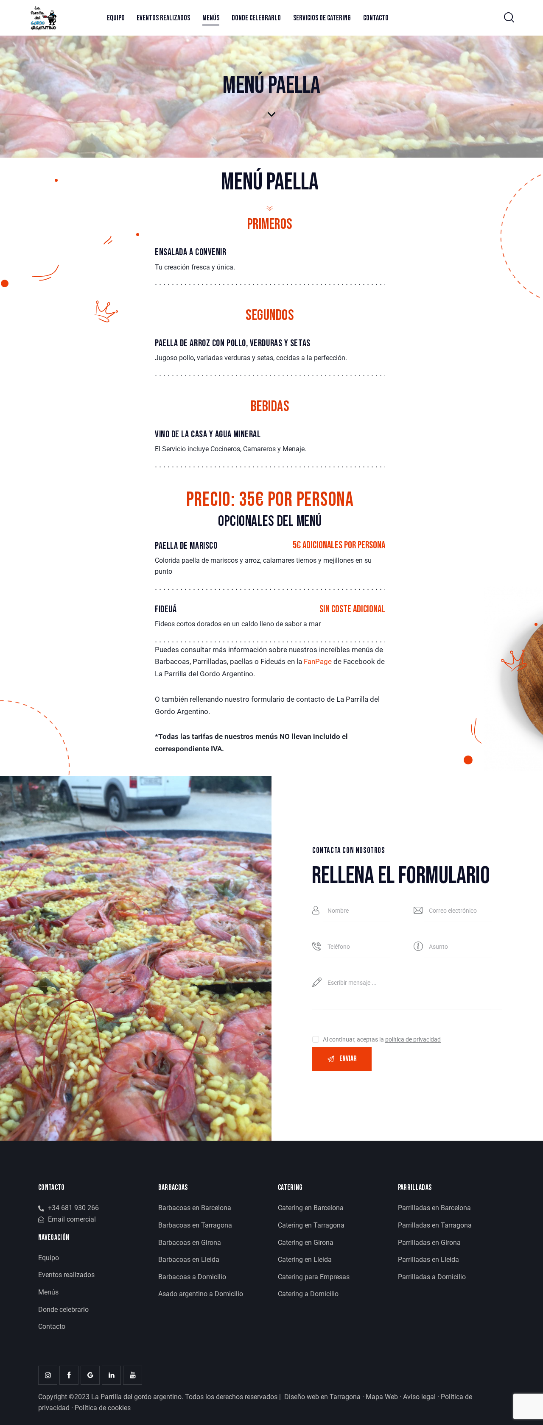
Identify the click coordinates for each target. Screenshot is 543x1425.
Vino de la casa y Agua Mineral (208, 434)
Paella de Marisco (186, 546)
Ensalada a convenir (190, 252)
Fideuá (165, 609)
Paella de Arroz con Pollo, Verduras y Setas (233, 343)
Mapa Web (382, 1397)
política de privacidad (413, 1039)
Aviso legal (419, 1397)
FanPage (318, 661)
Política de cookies (103, 1408)
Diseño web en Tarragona (322, 1397)
